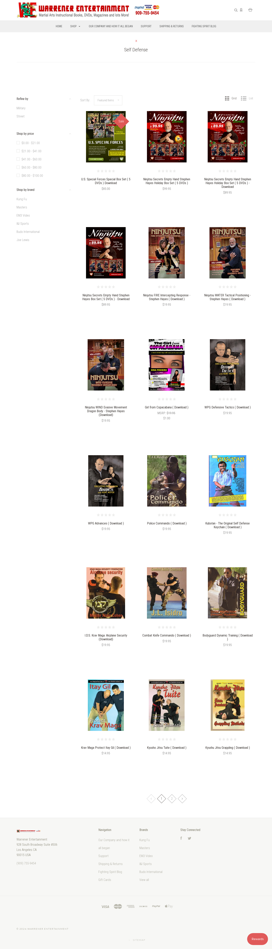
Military (21, 108)
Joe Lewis (23, 240)
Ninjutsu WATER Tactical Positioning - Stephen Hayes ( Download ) (227, 297)
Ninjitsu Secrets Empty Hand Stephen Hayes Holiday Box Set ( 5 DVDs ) (166, 181)
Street (20, 116)
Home (59, 26)
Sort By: (85, 100)
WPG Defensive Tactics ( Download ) (227, 407)
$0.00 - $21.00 (31, 143)
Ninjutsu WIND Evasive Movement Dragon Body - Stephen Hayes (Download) (106, 411)
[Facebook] (181, 839)
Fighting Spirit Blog (204, 26)
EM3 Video (23, 215)
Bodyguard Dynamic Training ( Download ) (228, 637)
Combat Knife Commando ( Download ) (166, 635)
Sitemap (139, 939)
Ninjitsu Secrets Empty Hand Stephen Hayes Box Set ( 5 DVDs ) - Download (106, 297)
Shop (73, 26)
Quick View (106, 145)
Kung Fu (22, 199)
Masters (22, 207)
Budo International (28, 232)
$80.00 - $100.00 (32, 176)
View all (144, 880)
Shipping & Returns (171, 26)
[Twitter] (189, 839)
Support (146, 26)
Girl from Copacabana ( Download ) (166, 407)
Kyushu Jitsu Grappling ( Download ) (227, 748)
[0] (250, 9)
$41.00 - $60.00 (31, 159)
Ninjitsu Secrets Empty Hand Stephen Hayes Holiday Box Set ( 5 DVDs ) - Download (227, 183)
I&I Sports (23, 224)
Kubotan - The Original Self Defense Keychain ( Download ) (227, 525)
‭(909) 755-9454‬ (26, 863)
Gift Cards (104, 880)
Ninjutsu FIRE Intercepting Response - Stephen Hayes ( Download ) (166, 297)
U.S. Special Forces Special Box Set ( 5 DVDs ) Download (105, 181)
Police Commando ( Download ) (167, 523)
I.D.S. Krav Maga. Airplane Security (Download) (106, 637)
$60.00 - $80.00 (31, 167)
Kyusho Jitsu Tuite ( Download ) (166, 748)
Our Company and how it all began (111, 26)
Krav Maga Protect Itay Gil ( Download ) (106, 748)
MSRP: (162, 413)
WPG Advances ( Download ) (106, 523)
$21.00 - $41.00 (31, 151)
